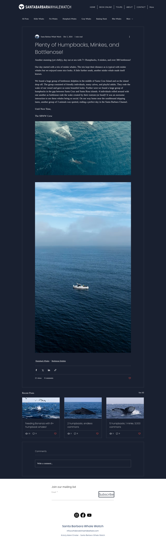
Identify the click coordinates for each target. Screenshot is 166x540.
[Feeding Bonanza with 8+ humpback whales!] (41, 408)
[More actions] (129, 36)
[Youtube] (89, 515)
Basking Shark (101, 19)
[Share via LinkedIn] (49, 370)
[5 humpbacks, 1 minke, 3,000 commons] (125, 408)
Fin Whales (53, 19)
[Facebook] (82, 515)
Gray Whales (86, 19)
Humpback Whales (69, 19)
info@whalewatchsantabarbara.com (83, 531)
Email (54, 492)
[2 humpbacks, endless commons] (83, 408)
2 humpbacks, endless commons (79, 425)
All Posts (25, 19)
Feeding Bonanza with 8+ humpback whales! (39, 425)
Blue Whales (116, 19)
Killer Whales (39, 19)
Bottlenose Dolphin (59, 361)
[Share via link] (55, 370)
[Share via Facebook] (36, 370)
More (128, 19)
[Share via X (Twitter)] (42, 370)
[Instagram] (76, 515)
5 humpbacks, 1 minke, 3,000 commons (124, 425)
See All (141, 393)
